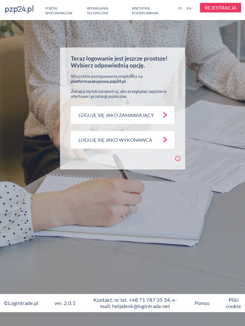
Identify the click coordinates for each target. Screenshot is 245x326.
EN (189, 8)
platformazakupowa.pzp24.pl (98, 81)
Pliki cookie (233, 303)
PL (180, 8)
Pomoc (202, 303)
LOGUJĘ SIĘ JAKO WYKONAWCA (115, 140)
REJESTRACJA (220, 8)
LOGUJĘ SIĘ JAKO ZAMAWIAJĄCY (116, 115)
